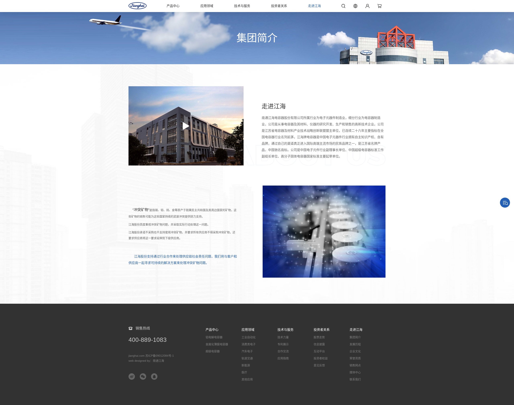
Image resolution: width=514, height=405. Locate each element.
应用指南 (283, 358)
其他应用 (247, 379)
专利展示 (283, 344)
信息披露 (319, 344)
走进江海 (314, 6)
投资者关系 (279, 6)
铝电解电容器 (214, 337)
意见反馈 (319, 365)
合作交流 (283, 351)
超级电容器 (213, 351)
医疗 (244, 372)
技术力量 (283, 337)
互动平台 (319, 351)
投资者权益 (321, 358)
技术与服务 (242, 6)
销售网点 (355, 365)
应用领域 (206, 6)
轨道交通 (247, 358)
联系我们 (355, 379)
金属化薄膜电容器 (217, 344)
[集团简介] (257, 14)
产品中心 (173, 6)
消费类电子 (249, 344)
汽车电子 (247, 351)
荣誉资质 (355, 358)
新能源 (246, 365)
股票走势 (319, 337)
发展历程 (355, 344)
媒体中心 (355, 372)
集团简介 (355, 337)
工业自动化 (249, 337)
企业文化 (355, 351)
